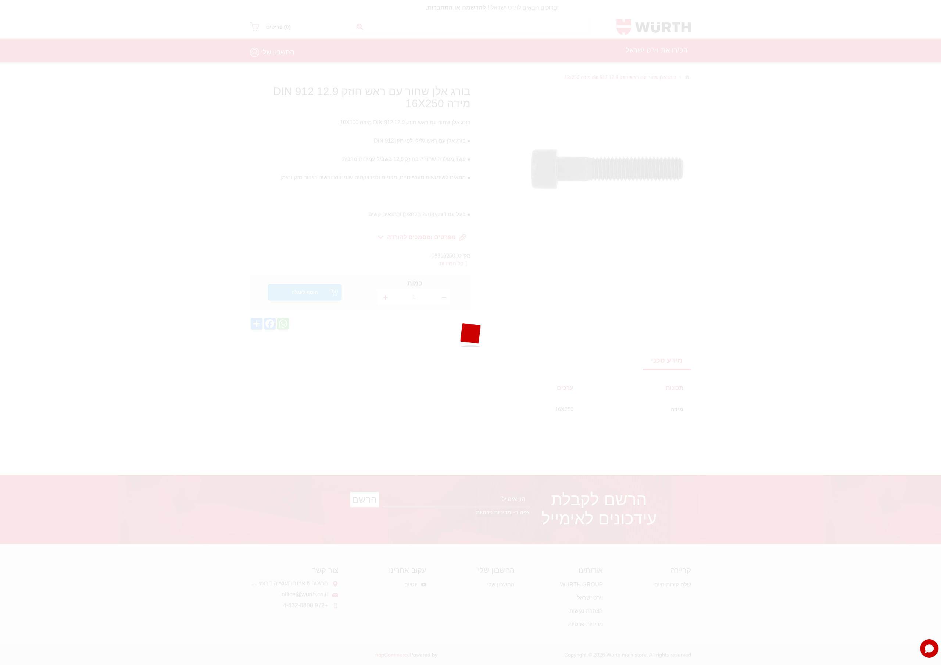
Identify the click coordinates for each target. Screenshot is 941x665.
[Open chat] (929, 648)
